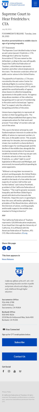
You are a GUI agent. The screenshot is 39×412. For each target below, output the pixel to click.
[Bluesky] (20, 371)
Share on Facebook (4, 248)
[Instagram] (9, 371)
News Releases (8, 259)
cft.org (24, 233)
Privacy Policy (6, 392)
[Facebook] (3, 371)
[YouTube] (14, 371)
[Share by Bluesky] (9, 248)
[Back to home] (14, 4)
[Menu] (35, 3)
